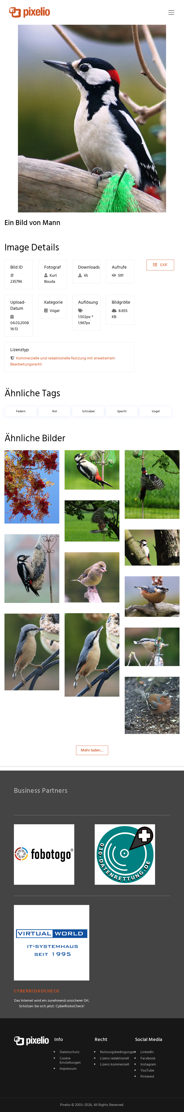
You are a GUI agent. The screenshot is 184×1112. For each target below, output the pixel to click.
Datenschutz (69, 1052)
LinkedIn (147, 1052)
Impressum (68, 1069)
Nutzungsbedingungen (115, 1052)
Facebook (148, 1058)
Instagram (148, 1064)
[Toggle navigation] (171, 12)
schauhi (87, 561)
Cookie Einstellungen (70, 1060)
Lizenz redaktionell (114, 1058)
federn (21, 411)
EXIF (163, 265)
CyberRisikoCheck (36, 991)
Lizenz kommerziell (114, 1064)
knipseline (29, 459)
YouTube (147, 1070)
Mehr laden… (92, 750)
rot (54, 411)
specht (122, 411)
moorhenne (91, 459)
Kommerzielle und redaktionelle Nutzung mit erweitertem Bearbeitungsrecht (62, 361)
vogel (156, 411)
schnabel (88, 411)
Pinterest (147, 1076)
